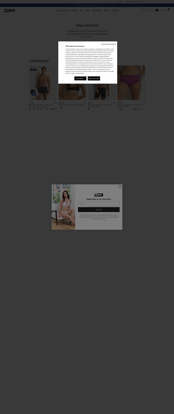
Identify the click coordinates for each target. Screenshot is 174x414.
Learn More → (80, 78)
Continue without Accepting (108, 44)
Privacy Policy (80, 73)
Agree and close (94, 78)
